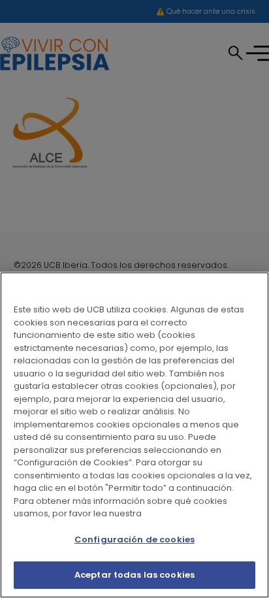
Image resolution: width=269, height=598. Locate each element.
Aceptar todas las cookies (134, 575)
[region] (134, 435)
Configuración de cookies (134, 539)
